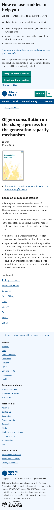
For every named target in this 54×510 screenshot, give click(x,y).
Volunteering (7, 440)
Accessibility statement (11, 454)
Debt (4, 301)
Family (4, 367)
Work (15, 101)
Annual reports (8, 420)
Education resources (10, 393)
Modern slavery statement (13, 432)
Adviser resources (9, 389)
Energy (5, 306)
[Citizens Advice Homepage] (10, 94)
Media (4, 428)
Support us (6, 416)
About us (6, 408)
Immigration (7, 375)
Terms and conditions (11, 458)
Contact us (6, 412)
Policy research (12, 107)
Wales (5, 322)
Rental (5, 317)
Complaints (7, 424)
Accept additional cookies (16, 73)
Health (5, 379)
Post (4, 312)
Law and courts (8, 371)
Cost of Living (8, 296)
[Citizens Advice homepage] (10, 473)
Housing (5, 363)
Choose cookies (9, 85)
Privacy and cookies (10, 463)
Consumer (7, 291)
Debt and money (29, 101)
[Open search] (49, 94)
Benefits (6, 101)
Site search (6, 397)
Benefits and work (10, 285)
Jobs (4, 444)
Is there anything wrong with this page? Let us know (27, 335)
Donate (40, 93)
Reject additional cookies (16, 80)
